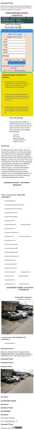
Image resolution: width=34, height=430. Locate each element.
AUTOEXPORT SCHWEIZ (8, 418)
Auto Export (4, 397)
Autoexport (4, 404)
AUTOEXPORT (6, 411)
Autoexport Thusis (7, 3)
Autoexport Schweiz (25, 8)
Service (3, 421)
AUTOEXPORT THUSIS (8, 401)
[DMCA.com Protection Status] (17, 428)
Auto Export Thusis (6, 428)
